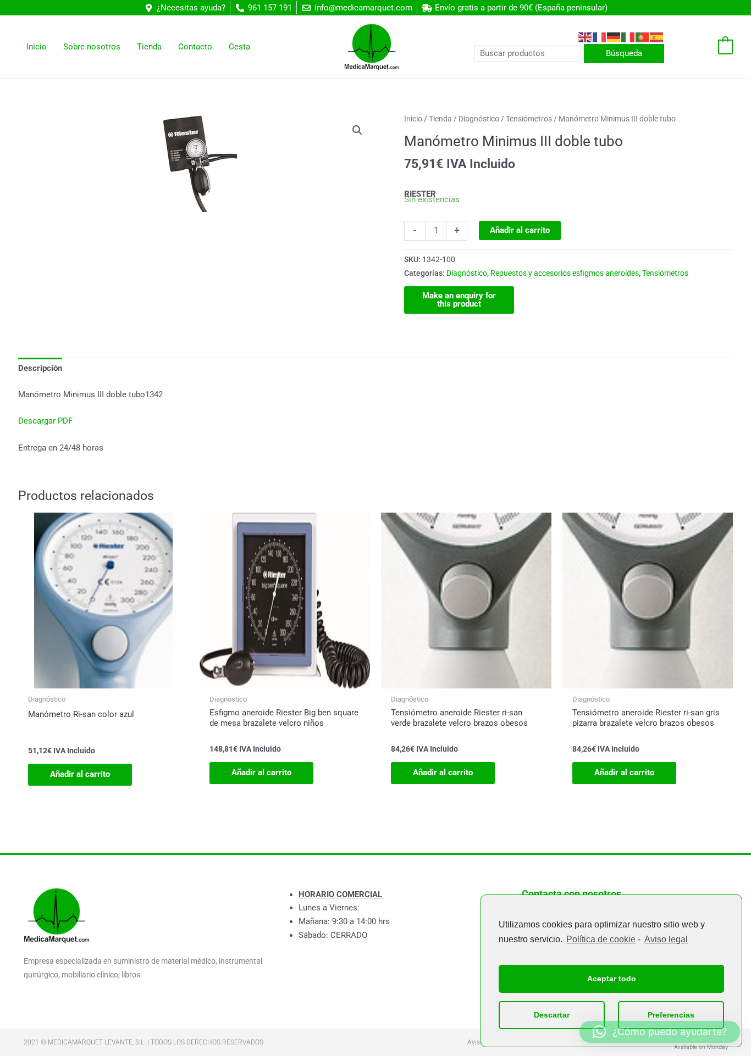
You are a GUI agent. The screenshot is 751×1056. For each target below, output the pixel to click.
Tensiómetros (529, 118)
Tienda (440, 118)
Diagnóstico (479, 118)
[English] (585, 37)
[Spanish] (657, 37)
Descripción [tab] (40, 368)
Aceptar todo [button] (611, 978)
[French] (600, 37)
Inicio (413, 118)
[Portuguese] (643, 37)
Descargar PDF (45, 421)
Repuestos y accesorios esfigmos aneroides (564, 273)
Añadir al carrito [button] (80, 774)
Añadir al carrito (520, 230)
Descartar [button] (552, 1014)
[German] (614, 37)
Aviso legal (666, 939)
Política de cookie (601, 939)
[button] (357, 130)
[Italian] (628, 37)
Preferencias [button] (671, 1014)
